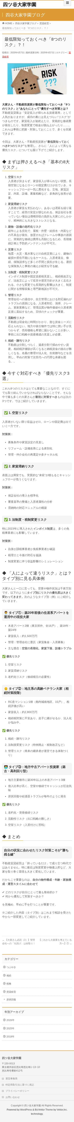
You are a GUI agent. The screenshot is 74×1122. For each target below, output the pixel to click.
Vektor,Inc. (62, 1109)
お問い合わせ (13, 1097)
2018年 (10, 1036)
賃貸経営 (11, 991)
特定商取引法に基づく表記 (20, 1084)
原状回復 (11, 999)
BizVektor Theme (44, 1109)
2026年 (10, 1020)
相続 (9, 975)
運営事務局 (11, 1078)
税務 (9, 983)
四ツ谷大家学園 (19, 4)
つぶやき (11, 967)
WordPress (26, 1109)
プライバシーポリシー (17, 1091)
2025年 (10, 1028)
